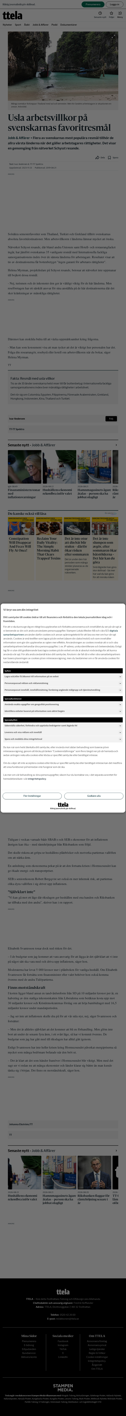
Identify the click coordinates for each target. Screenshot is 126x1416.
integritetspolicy (37, 778)
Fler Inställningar (32, 795)
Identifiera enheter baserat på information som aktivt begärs (35, 711)
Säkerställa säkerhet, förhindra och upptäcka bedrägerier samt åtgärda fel (41, 725)
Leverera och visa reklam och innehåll (23, 732)
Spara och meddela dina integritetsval (23, 739)
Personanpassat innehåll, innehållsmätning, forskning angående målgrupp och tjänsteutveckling (52, 690)
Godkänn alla (94, 795)
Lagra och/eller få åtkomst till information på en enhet (32, 676)
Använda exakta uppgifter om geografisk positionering (32, 704)
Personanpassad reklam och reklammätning (26, 683)
